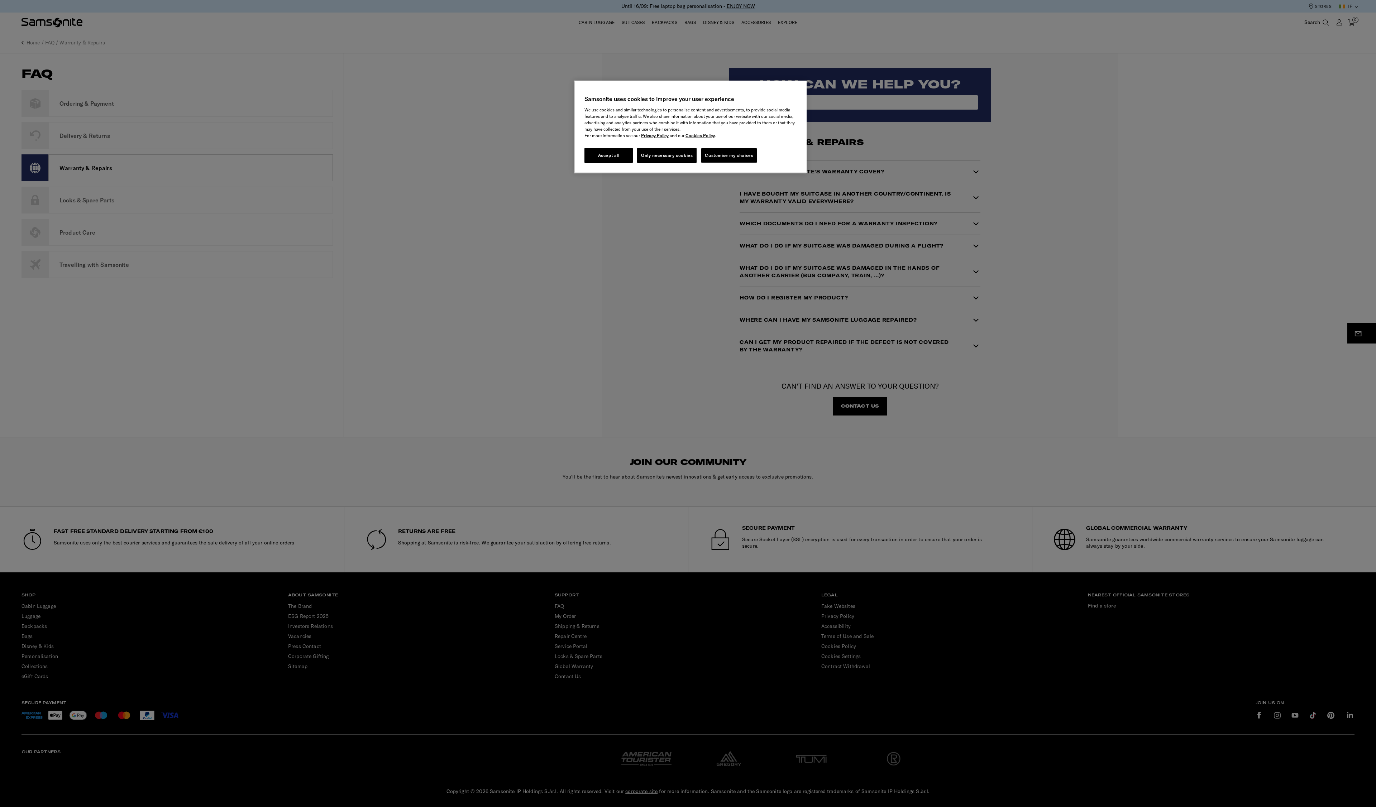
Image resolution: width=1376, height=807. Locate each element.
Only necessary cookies (667, 155)
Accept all (609, 155)
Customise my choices (729, 155)
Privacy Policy (655, 135)
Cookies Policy (700, 135)
